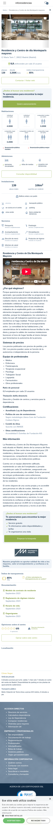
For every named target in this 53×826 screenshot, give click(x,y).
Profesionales (14, 735)
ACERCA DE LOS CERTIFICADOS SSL (26, 779)
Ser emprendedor (15, 727)
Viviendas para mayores (18, 716)
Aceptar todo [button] (14, 820)
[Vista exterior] (13, 36)
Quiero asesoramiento (26, 96)
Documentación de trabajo (19, 730)
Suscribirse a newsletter (18, 763)
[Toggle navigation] (4, 3)
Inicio (5, 10)
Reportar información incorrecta (37, 620)
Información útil (14, 719)
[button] (26, 786)
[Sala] (28, 36)
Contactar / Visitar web (25, 73)
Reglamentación (15, 732)
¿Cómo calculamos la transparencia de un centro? (36, 570)
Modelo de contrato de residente (21, 583)
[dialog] (26, 811)
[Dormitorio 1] (18, 36)
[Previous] (5, 27)
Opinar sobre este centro (26, 630)
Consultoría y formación (18, 766)
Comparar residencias (17, 713)
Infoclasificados (14, 738)
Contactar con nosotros (18, 758)
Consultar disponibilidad (26, 166)
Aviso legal (12, 761)
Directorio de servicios (17, 704)
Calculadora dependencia (19, 707)
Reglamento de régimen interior (20, 590)
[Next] (45, 27)
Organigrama (12, 606)
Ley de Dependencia (17, 710)
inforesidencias (23, 3)
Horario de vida (13, 598)
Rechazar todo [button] (38, 820)
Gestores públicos (16, 744)
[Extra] (37, 36)
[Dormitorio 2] (23, 36)
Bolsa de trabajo (15, 741)
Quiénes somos (15, 755)
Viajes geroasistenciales (18, 747)
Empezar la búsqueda (26, 531)
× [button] (50, 799)
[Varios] (32, 36)
